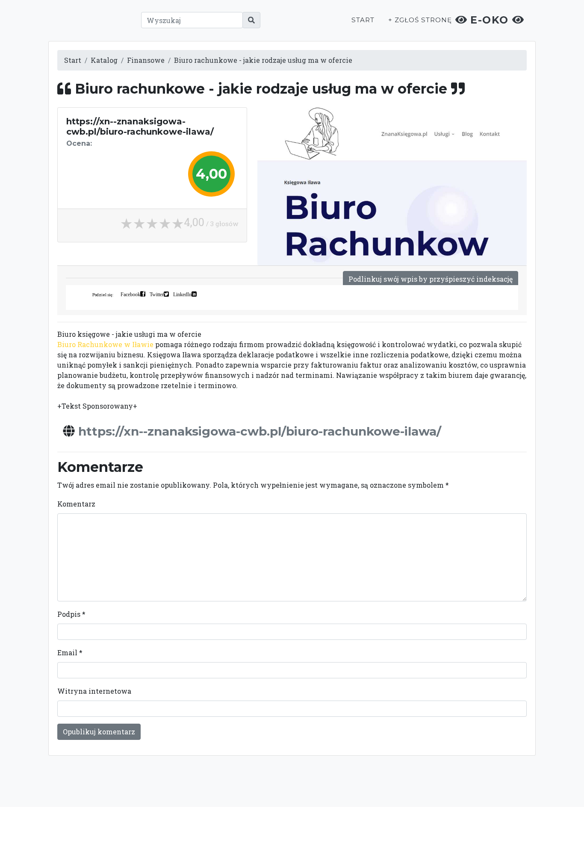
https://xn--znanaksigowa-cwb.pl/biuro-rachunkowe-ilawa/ (259, 431)
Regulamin (424, 833)
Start (363, 20)
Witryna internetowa (94, 690)
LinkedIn (182, 294)
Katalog (104, 60)
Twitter (157, 294)
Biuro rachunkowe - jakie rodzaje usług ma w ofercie (263, 60)
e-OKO (490, 20)
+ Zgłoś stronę (419, 20)
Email (70, 652)
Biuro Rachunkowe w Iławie (105, 344)
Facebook (130, 294)
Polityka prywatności (368, 833)
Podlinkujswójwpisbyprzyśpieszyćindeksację (430, 278)
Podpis (71, 614)
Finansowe (146, 60)
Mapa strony (468, 833)
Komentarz (76, 503)
